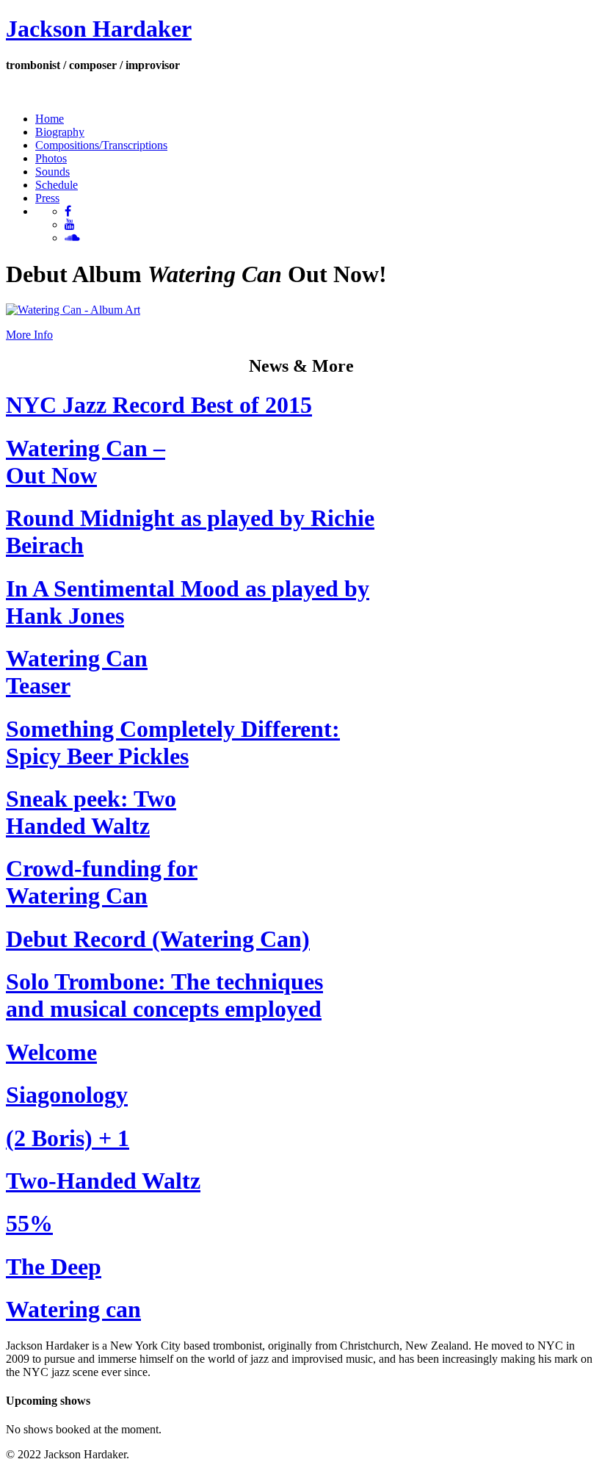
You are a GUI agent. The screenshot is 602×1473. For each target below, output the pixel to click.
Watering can (73, 1309)
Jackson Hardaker (99, 28)
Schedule (56, 185)
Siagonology (67, 1094)
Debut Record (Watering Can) (158, 939)
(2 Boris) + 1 (67, 1138)
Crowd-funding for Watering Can (101, 882)
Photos (51, 158)
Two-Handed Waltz (103, 1180)
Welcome (51, 1052)
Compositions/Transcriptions (101, 145)
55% (29, 1223)
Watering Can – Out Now (85, 462)
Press (47, 198)
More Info (29, 334)
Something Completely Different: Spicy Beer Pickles (173, 742)
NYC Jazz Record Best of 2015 (159, 405)
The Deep (53, 1266)
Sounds (52, 171)
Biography (59, 132)
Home (49, 118)
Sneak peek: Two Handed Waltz (91, 812)
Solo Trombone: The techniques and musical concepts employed (164, 995)
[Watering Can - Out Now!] (73, 309)
